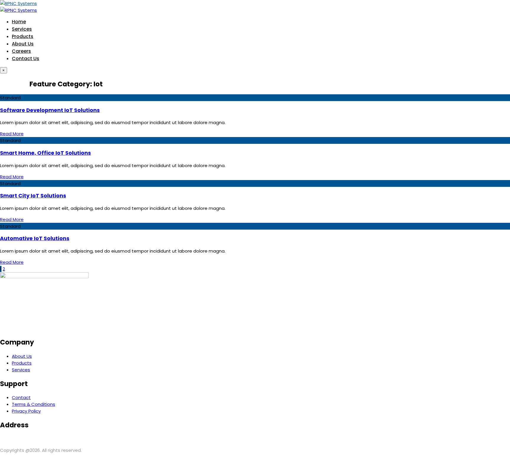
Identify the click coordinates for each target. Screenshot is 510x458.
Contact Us (25, 58)
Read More (12, 134)
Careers (21, 51)
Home (19, 21)
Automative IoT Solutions (34, 238)
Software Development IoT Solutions (50, 110)
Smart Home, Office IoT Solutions (45, 152)
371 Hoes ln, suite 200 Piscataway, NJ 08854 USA (52, 439)
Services (22, 29)
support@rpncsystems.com (137, 439)
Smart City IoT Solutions (33, 195)
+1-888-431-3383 (188, 439)
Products (22, 36)
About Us (23, 43)
